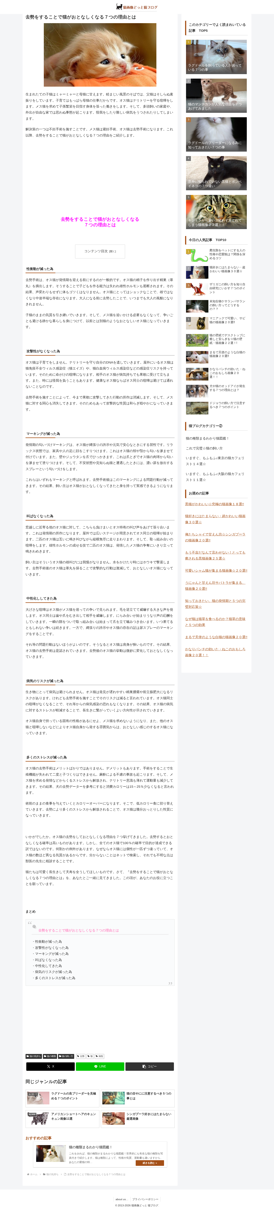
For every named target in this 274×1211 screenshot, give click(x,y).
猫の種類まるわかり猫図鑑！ (207, 438)
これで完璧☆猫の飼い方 (204, 448)
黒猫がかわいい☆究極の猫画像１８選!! (214, 504)
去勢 (82, 1056)
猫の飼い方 (67, 1056)
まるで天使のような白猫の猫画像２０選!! (216, 637)
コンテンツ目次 (96, 251)
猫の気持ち (35, 1056)
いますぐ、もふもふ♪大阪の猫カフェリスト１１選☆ (215, 477)
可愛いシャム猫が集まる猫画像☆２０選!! (216, 570)
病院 (101, 1056)
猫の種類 (51, 1056)
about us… (122, 1199)
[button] (149, 1066)
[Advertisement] (100, 169)
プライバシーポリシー (145, 1199)
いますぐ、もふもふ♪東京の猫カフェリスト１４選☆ (215, 461)
